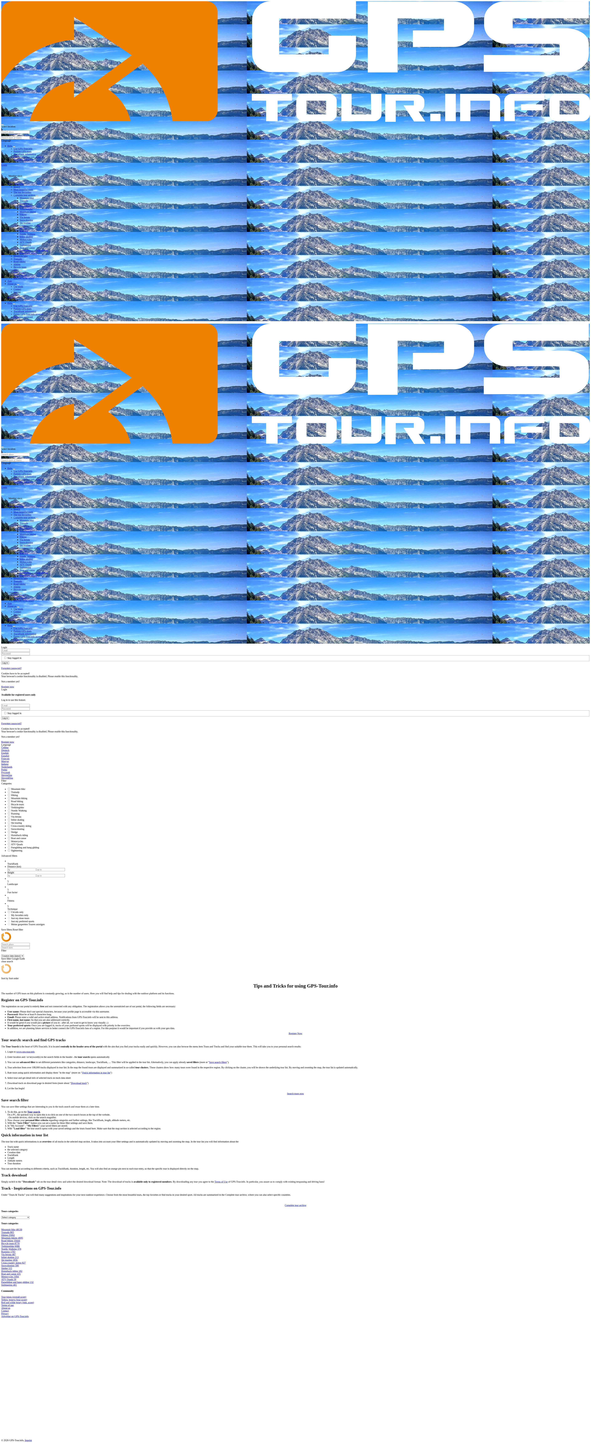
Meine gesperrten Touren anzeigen (28, 924)
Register (11, 297)
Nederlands (6, 767)
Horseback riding (28, 253)
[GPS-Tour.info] (295, 121)
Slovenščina (7, 778)
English (5, 753)
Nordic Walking (27, 234)
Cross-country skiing (30, 225)
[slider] (298, 881)
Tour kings (19, 272)
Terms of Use (221, 1181)
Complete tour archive (25, 195)
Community (13, 270)
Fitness (10, 900)
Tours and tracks (15, 184)
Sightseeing (25, 245)
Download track (79, 1083)
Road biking (26, 206)
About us (12, 283)
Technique (12, 909)
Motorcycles (26, 239)
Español (5, 755)
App (9, 281)
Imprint (17, 292)
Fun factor (12, 892)
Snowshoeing (26, 220)
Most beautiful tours (23, 189)
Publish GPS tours (22, 151)
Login (4, 165)
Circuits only (17, 912)
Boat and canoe (27, 247)
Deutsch (5, 750)
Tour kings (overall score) (13, 1297)
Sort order (14, 978)
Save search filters (218, 1062)
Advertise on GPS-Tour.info (15, 1316)
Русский (5, 772)
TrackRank (12, 863)
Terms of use (7, 1305)
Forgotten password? (11, 668)
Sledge (23, 228)
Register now (7, 686)
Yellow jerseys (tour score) (14, 1299)
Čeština (4, 747)
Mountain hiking (28, 211)
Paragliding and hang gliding (34, 250)
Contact (17, 289)
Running (24, 231)
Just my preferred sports (22, 921)
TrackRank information (25, 154)
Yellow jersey (20, 275)
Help (10, 146)
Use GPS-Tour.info (23, 148)
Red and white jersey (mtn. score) (17, 1302)
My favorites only (19, 915)
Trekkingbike (26, 209)
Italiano (4, 764)
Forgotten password (23, 159)
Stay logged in (14, 658)
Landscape (12, 884)
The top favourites (22, 192)
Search (17, 187)
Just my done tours (20, 918)
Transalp (24, 200)
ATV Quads (26, 242)
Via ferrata (25, 217)
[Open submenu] (14, 146)
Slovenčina (6, 775)
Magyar (5, 761)
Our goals (18, 286)
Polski (4, 769)
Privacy (5, 1313)
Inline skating (26, 236)
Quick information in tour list (96, 1072)
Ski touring (25, 223)
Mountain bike (27, 198)
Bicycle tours (26, 203)
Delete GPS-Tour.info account (28, 157)
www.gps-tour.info (25, 1051)
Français (5, 758)
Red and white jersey (24, 278)
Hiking (23, 214)
